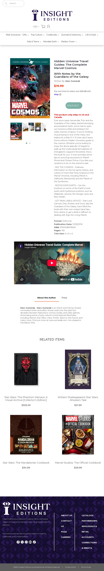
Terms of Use (86, 567)
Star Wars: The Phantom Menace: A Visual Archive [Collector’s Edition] (26, 399)
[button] (26, 143)
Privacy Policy (70, 567)
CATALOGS (87, 515)
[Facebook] (18, 542)
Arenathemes (39, 567)
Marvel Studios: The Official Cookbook (78, 462)
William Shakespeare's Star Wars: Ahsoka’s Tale (78, 399)
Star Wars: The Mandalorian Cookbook (26, 462)
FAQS (64, 532)
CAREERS (66, 537)
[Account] (48, 26)
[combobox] (13, 3)
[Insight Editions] (52, 15)
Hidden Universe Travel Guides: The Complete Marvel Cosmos (71, 64)
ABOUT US (66, 515)
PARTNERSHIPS (89, 521)
